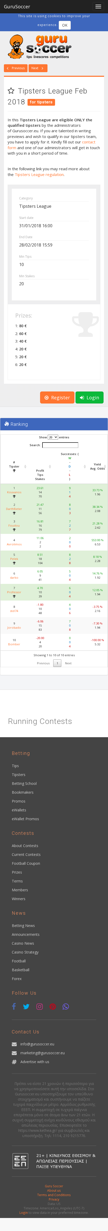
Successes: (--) (70, 466)
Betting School (24, 783)
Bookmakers (23, 792)
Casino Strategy (25, 952)
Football (19, 960)
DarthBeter (14, 509)
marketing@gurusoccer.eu (42, 1052)
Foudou (14, 525)
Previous (18, 68)
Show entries (54, 437)
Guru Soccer (54, 1186)
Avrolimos (14, 544)
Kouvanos (14, 492)
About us (54, 1190)
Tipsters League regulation (39, 174)
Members (20, 889)
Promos (18, 801)
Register (60, 397)
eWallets (19, 809)
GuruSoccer (17, 6)
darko (14, 577)
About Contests (25, 845)
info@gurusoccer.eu (37, 1043)
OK (64, 25)
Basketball (20, 969)
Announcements (26, 934)
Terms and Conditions (54, 1195)
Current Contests (26, 854)
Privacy (54, 1199)
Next (35, 68)
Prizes (17, 872)
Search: (35, 445)
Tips (15, 765)
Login (92, 397)
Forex (16, 978)
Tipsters (18, 774)
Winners (18, 898)
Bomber (14, 644)
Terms (17, 881)
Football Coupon (26, 863)
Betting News (23, 925)
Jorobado (14, 627)
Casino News (23, 943)
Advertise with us (34, 1061)
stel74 (14, 611)
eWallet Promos (25, 818)
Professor (14, 592)
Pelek (14, 559)
